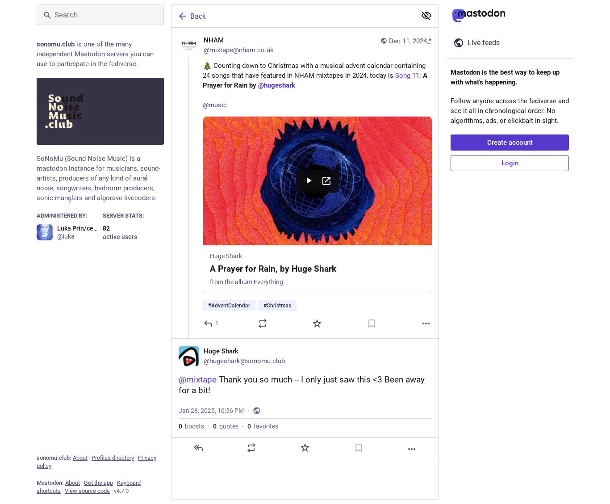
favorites (262, 426)
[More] (426, 323)
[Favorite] (317, 323)
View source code (87, 490)
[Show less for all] (426, 15)
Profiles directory (113, 457)
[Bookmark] (371, 323)
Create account (510, 143)
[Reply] (198, 447)
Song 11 (407, 75)
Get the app (98, 482)
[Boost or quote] (262, 323)
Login (509, 163)
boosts (191, 426)
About (80, 457)
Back (198, 16)
